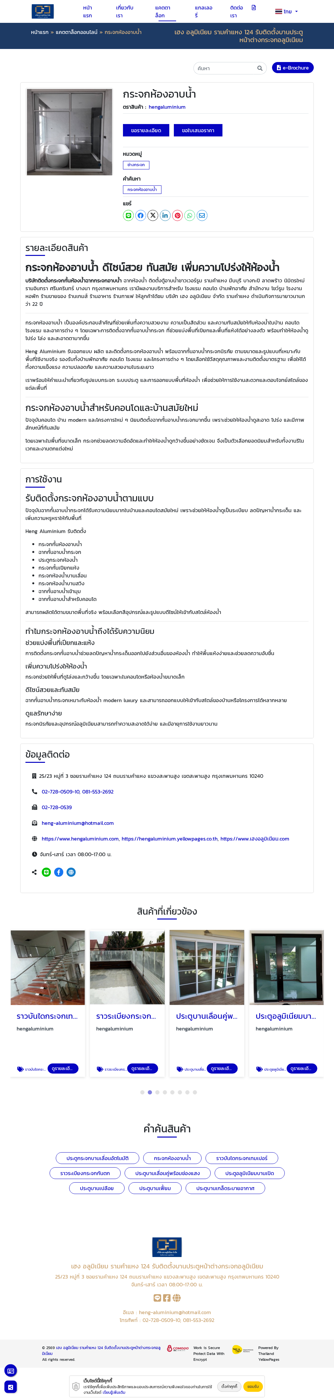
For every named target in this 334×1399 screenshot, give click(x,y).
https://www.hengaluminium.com (80, 838)
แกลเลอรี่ (203, 11)
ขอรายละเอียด (146, 130)
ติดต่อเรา (236, 11)
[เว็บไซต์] (71, 872)
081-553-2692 (98, 791)
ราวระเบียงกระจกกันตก (85, 1173)
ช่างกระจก (136, 165)
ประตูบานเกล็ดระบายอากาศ (225, 1188)
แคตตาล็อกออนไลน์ (77, 32)
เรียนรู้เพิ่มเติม (114, 1392)
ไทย (289, 11)
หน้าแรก (87, 11)
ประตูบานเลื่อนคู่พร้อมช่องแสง (167, 1173)
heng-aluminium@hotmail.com (78, 823)
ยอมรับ (253, 1387)
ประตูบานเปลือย (97, 1188)
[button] (142, 1092)
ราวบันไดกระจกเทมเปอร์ (241, 1158)
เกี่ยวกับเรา (124, 11)
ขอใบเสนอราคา (198, 130)
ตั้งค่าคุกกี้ (229, 1387)
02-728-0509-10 (60, 791)
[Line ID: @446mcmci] (46, 872)
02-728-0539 (57, 807)
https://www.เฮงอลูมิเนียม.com (254, 838)
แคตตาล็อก (162, 11)
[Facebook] (58, 872)
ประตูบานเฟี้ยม (155, 1188)
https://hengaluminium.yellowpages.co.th (170, 838)
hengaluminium (167, 107)
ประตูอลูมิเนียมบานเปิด (249, 1173)
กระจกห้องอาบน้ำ (142, 189)
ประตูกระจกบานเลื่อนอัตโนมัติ (98, 1158)
